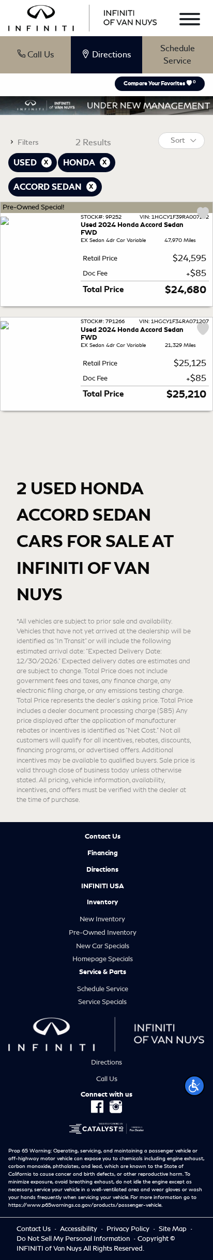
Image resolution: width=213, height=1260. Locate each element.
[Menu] (190, 21)
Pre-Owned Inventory (102, 932)
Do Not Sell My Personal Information (74, 1238)
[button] (194, 1085)
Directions (102, 870)
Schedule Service (177, 54)
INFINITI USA (102, 886)
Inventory (102, 902)
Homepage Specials (102, 959)
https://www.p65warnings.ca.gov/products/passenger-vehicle (84, 1205)
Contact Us (102, 836)
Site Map (173, 1229)
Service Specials (102, 1002)
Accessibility (79, 1229)
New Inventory (102, 919)
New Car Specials (102, 946)
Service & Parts (102, 972)
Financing (102, 853)
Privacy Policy (128, 1229)
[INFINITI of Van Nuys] (82, 16)
